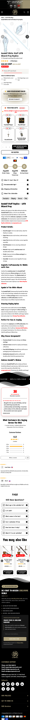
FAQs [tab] (25, 198)
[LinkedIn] (22, 684)
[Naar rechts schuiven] (27, 37)
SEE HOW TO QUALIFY (14, 99)
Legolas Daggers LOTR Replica (22, 560)
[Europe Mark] (15, 655)
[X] (17, 684)
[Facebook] (8, 684)
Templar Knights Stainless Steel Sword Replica (8, 561)
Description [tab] (6, 198)
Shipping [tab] (13, 198)
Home (2, 17)
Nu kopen (15, 152)
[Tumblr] (3, 689)
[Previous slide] (2, 561)
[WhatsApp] (12, 689)
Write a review (13, 457)
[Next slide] (28, 561)
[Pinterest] (3, 684)
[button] (2, 12)
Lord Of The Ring (9, 17)
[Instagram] (12, 684)
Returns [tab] (20, 198)
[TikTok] (8, 689)
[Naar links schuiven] (2, 37)
